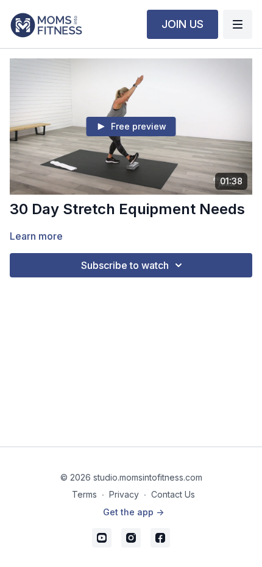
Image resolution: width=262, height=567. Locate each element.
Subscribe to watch (125, 265)
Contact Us (173, 494)
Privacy (124, 494)
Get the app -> (133, 512)
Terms (84, 494)
